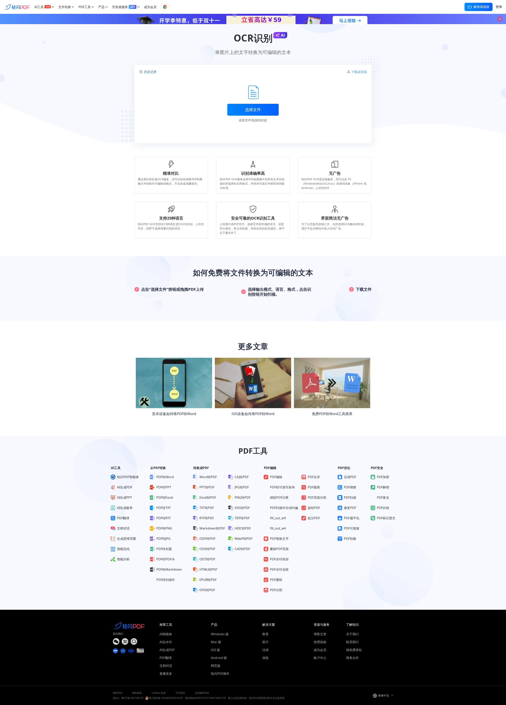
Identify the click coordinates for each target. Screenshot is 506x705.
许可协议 (180, 693)
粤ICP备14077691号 (132, 698)
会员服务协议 (202, 693)
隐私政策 (137, 693)
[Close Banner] (500, 19)
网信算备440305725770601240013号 (205, 698)
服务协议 (117, 693)
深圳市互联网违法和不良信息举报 (266, 698)
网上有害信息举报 (237, 698)
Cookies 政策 (159, 693)
